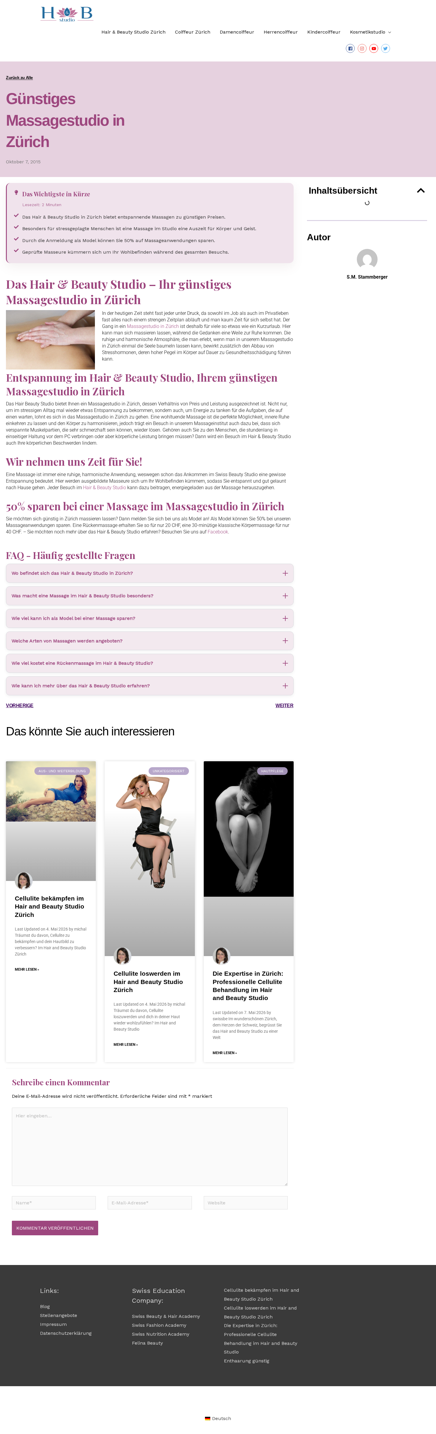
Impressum (53, 1324)
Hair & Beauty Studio (104, 487)
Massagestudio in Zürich (153, 326)
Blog (45, 1306)
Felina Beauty (147, 1343)
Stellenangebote (58, 1315)
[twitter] (386, 48)
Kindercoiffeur (323, 32)
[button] (420, 190)
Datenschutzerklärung (66, 1333)
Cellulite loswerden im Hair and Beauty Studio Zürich (148, 981)
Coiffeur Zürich (192, 32)
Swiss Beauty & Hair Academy (166, 1316)
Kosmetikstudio (367, 32)
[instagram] (363, 48)
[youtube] (374, 48)
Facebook (218, 532)
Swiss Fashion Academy (159, 1325)
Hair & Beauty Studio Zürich (133, 32)
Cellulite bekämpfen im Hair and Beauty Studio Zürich (49, 906)
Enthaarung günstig (246, 1361)
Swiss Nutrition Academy (160, 1334)
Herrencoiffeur (281, 32)
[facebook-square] (351, 48)
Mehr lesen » (27, 969)
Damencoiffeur (237, 32)
